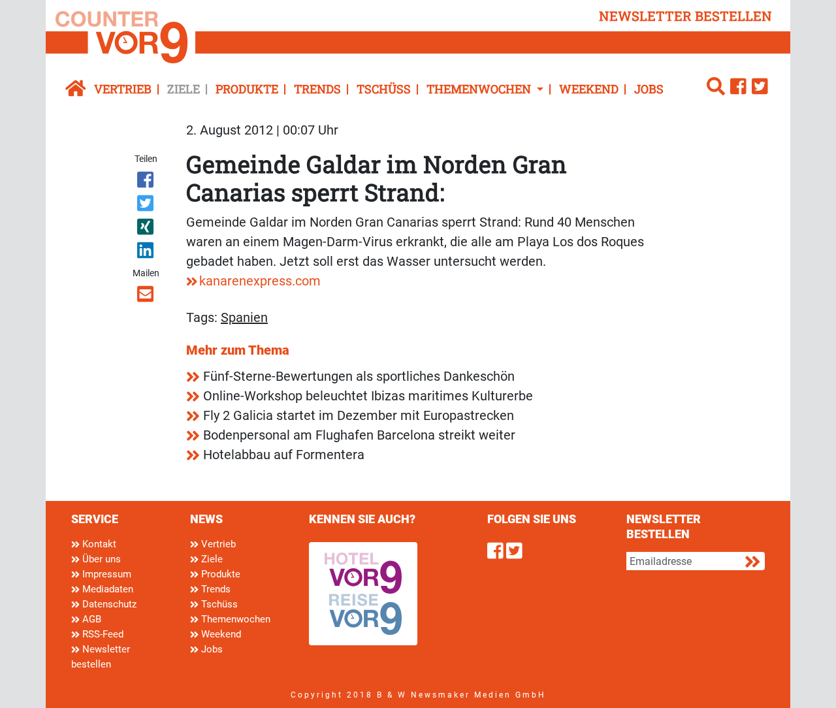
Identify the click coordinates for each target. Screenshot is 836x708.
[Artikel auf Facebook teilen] (146, 182)
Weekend (589, 89)
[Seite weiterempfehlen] (146, 296)
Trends (317, 89)
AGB (90, 619)
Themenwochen (234, 619)
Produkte (247, 89)
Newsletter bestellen (100, 656)
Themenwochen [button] (480, 89)
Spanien (244, 317)
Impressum (105, 574)
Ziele (183, 89)
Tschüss (384, 89)
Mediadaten (106, 589)
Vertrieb (123, 89)
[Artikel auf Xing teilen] (146, 229)
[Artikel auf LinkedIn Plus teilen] (146, 253)
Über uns (100, 559)
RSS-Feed (101, 634)
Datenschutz (108, 604)
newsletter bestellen (685, 15)
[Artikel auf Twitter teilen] (146, 205)
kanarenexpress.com (260, 281)
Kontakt (98, 544)
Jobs (649, 89)
